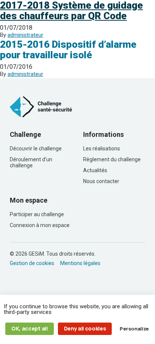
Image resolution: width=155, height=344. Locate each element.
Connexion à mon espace (40, 225)
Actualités (95, 170)
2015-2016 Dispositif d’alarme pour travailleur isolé (68, 50)
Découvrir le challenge (36, 148)
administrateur (25, 35)
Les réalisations (101, 148)
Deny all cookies (85, 328)
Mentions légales (80, 263)
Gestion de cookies (32, 263)
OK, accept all (29, 328)
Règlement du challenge (112, 159)
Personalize (134, 328)
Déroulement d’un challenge (31, 162)
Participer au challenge (37, 214)
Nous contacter (101, 181)
